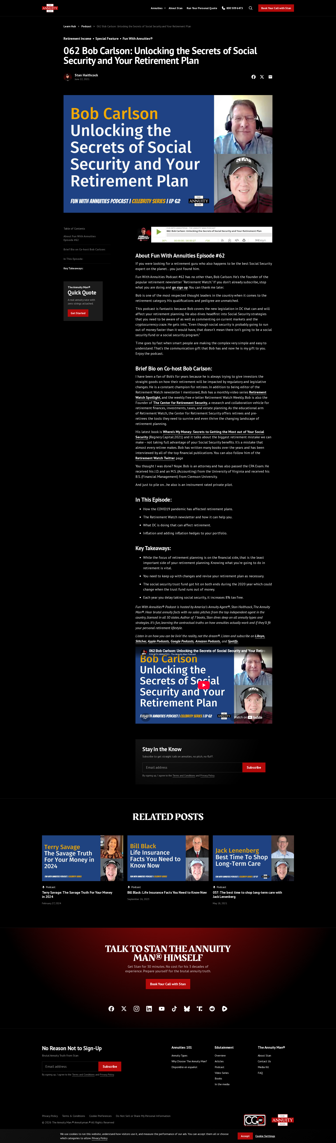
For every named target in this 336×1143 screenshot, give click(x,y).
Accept (245, 1136)
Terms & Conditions (73, 1116)
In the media (222, 1084)
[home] (50, 8)
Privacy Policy (207, 775)
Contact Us (264, 1061)
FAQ (260, 1073)
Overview (220, 1055)
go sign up (180, 287)
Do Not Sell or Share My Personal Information (143, 1116)
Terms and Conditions (184, 775)
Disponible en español (184, 1067)
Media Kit (263, 1067)
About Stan (176, 8)
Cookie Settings (265, 1136)
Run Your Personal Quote (202, 8)
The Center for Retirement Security (180, 402)
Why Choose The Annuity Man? (189, 1061)
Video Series (222, 1073)
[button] (158, 8)
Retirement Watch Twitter (155, 458)
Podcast (219, 1067)
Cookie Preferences (100, 1116)
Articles (219, 1061)
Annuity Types (179, 1055)
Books (218, 1078)
